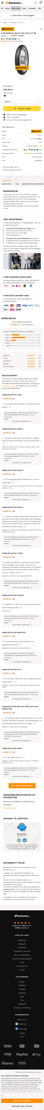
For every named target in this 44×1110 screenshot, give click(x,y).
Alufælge (22, 989)
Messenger (23, 1029)
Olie (39, 8)
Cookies (22, 970)
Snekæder (32, 8)
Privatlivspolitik (22, 966)
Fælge (7, 8)
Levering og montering (22, 1008)
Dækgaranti (22, 940)
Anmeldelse (22, 947)
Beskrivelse (7, 184)
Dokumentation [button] (9, 808)
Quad (24, 8)
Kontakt (22, 1033)
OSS (17, 184)
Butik (22, 996)
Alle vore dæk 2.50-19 (11, 167)
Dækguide (22, 944)
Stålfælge (22, 985)
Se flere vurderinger (22, 786)
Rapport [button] (6, 419)
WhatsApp (22, 1024)
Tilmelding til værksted (22, 951)
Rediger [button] (39, 139)
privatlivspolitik (8, 889)
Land (22, 962)
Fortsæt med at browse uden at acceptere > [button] (29, 1072)
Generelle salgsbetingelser (22, 959)
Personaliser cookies (22, 1106)
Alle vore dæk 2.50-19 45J (12, 170)
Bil (2, 8)
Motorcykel (16, 8)
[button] (22, 335)
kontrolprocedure (8, 386)
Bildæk (22, 982)
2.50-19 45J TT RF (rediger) (23, 15)
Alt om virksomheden (22, 955)
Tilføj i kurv (24, 109)
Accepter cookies (22, 1101)
